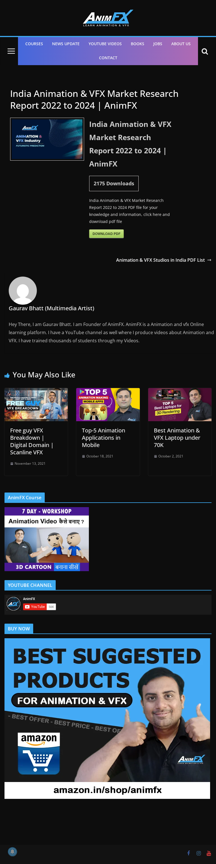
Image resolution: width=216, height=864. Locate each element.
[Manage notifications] (12, 851)
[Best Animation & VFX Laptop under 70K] (180, 392)
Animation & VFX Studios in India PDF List (160, 260)
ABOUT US (181, 43)
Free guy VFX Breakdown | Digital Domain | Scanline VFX (32, 441)
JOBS (157, 43)
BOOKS (137, 43)
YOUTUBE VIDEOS (105, 43)
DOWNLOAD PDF (106, 233)
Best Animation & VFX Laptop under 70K (177, 438)
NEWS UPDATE (66, 43)
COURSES (34, 43)
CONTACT (108, 57)
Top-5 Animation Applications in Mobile (103, 438)
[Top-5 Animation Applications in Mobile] (108, 392)
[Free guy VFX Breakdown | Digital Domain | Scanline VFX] (36, 392)
